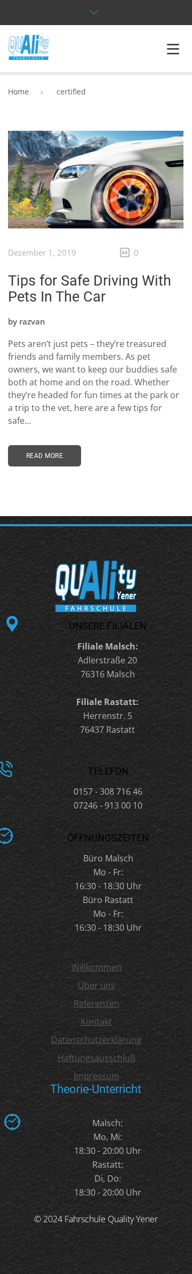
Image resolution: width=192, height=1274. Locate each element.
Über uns (96, 985)
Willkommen (96, 967)
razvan (32, 321)
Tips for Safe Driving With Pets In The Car (89, 288)
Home (18, 91)
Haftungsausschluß (96, 1058)
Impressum (96, 1076)
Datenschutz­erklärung (96, 1040)
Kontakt (96, 1021)
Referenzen (96, 1003)
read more (44, 456)
